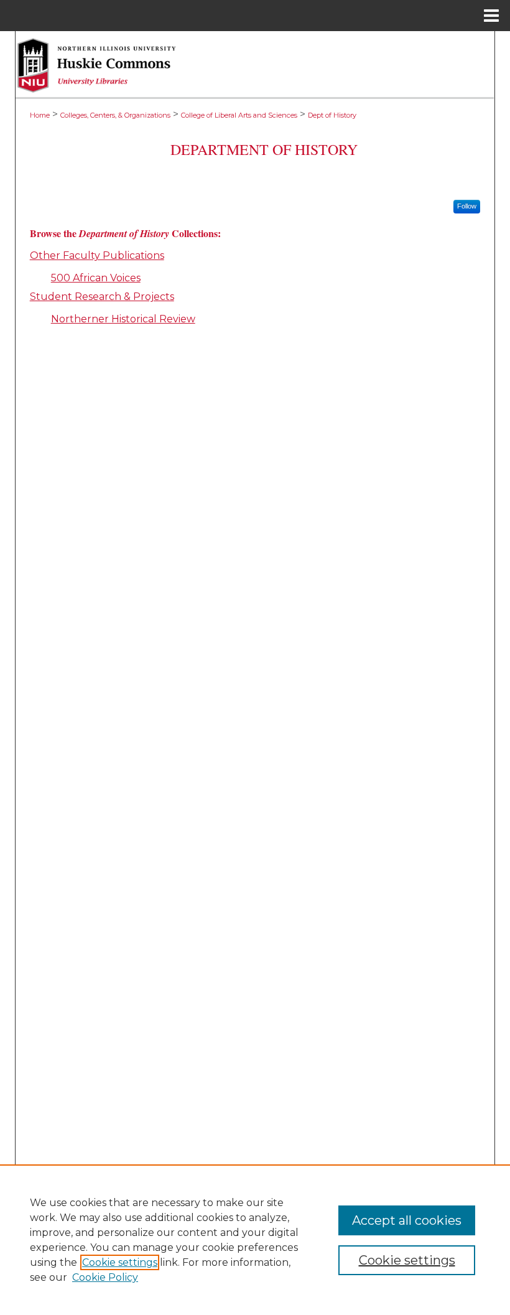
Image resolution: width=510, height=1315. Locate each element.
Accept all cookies (406, 1220)
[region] (255, 1239)
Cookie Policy (105, 1277)
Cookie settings (119, 1262)
